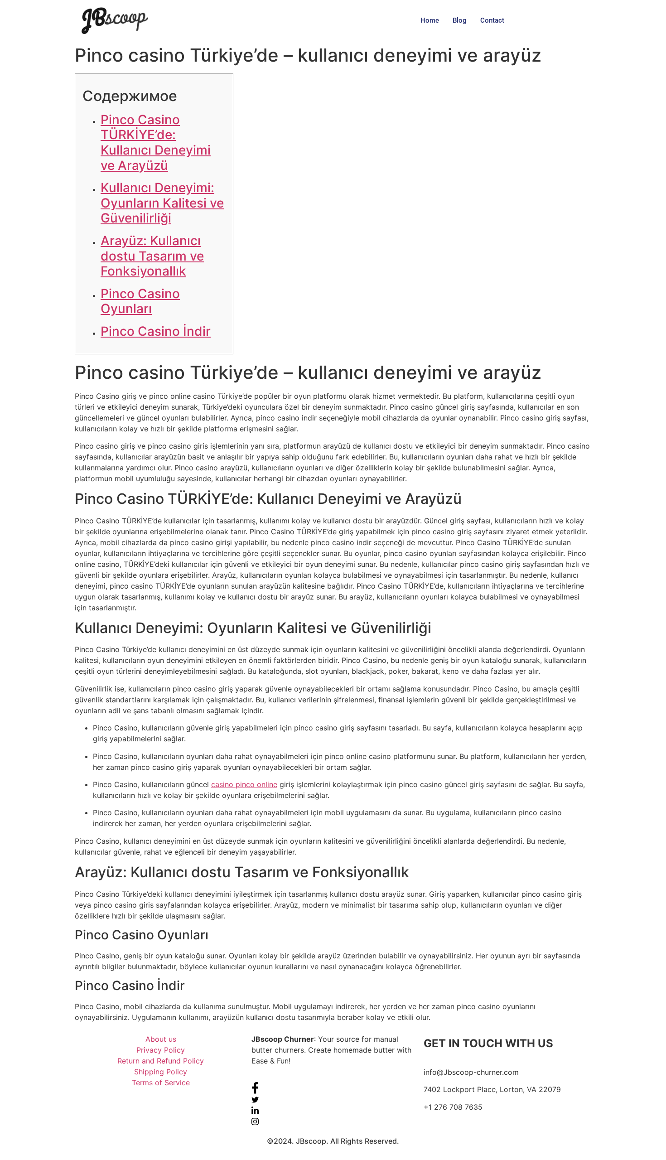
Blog (460, 20)
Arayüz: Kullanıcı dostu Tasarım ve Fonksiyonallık (152, 256)
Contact (492, 20)
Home (429, 20)
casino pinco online (244, 784)
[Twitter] (333, 1099)
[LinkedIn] (333, 1110)
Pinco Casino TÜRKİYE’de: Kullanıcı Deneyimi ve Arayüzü (156, 142)
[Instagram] (333, 1121)
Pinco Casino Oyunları (140, 301)
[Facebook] (333, 1087)
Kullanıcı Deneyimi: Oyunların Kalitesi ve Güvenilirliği (162, 203)
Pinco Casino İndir (156, 331)
